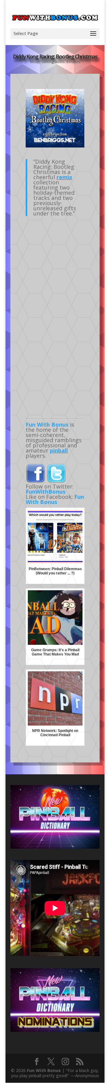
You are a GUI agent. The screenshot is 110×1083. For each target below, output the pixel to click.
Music (34, 62)
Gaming (47, 62)
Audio (59, 62)
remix (64, 177)
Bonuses (73, 62)
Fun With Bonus (47, 424)
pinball (59, 450)
